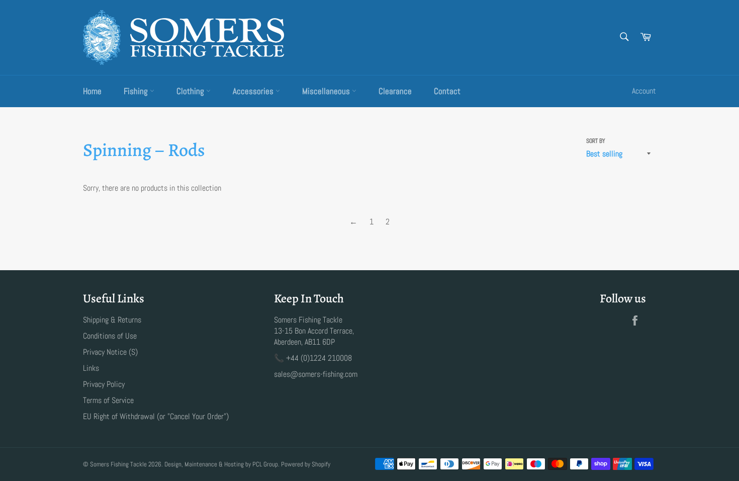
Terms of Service (108, 400)
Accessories (254, 91)
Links (91, 368)
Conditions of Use (110, 336)
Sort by (595, 141)
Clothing (191, 91)
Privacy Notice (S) (110, 352)
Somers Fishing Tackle (118, 464)
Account (644, 91)
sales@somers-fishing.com (315, 374)
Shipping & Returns (112, 319)
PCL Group (265, 464)
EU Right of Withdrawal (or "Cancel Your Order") (156, 416)
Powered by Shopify (305, 464)
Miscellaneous (327, 91)
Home (92, 91)
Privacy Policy (104, 384)
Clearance (395, 91)
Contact (447, 91)
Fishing (137, 91)
